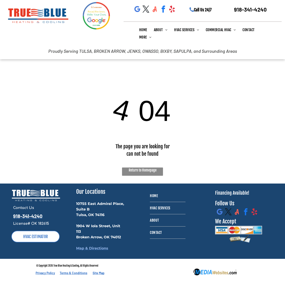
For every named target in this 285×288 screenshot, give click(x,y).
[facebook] (163, 9)
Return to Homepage (143, 170)
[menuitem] (143, 29)
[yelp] (172, 9)
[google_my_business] (137, 9)
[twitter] (146, 9)
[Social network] (155, 9)
